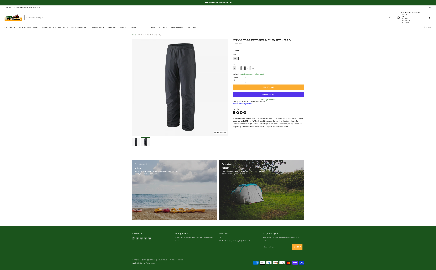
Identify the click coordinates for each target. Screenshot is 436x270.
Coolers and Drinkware (149, 27)
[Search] (390, 17)
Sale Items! (192, 27)
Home (134, 35)
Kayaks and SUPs (95, 27)
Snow (122, 27)
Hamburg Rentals (177, 27)
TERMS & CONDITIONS (176, 260)
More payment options (268, 100)
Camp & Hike (9, 27)
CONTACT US (136, 260)
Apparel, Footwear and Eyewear (54, 27)
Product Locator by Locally (242, 103)
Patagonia (238, 44)
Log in (428, 27)
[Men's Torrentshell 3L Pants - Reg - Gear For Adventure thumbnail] (135, 142)
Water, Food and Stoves (28, 27)
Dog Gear (132, 27)
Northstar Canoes (78, 27)
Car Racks (111, 27)
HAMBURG (8, 7)
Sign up (297, 247)
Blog (430, 7)
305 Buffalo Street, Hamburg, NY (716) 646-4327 (26, 7)
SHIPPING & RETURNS (148, 260)
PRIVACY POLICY (162, 260)
